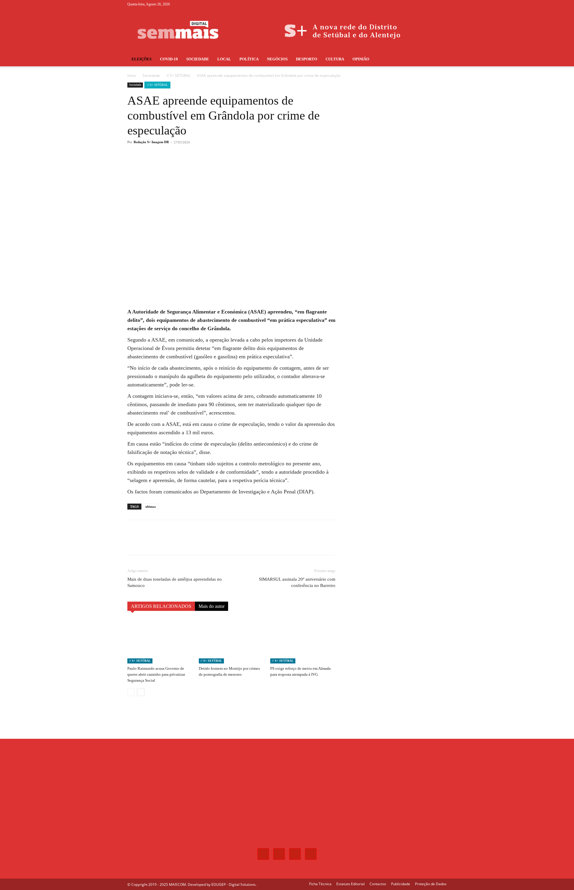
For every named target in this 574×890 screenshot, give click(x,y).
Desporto (306, 59)
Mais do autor (212, 606)
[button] (439, 59)
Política (249, 59)
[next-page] (140, 692)
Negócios (277, 59)
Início (131, 75)
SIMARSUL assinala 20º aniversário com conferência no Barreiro (297, 582)
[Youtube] (442, 4)
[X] (432, 4)
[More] (226, 166)
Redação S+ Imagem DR (151, 142)
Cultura (335, 59)
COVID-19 (169, 59)
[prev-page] (131, 692)
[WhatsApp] (212, 166)
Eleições (142, 59)
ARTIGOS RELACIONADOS (161, 606)
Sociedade (197, 59)
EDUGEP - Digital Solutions (233, 884)
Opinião (360, 59)
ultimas (150, 506)
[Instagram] (422, 4)
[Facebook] (412, 4)
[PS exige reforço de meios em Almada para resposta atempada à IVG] (302, 641)
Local (224, 59)
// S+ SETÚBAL (178, 75)
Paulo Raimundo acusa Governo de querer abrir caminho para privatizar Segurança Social (156, 674)
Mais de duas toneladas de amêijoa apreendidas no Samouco (174, 582)
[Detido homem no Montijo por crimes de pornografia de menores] (231, 641)
